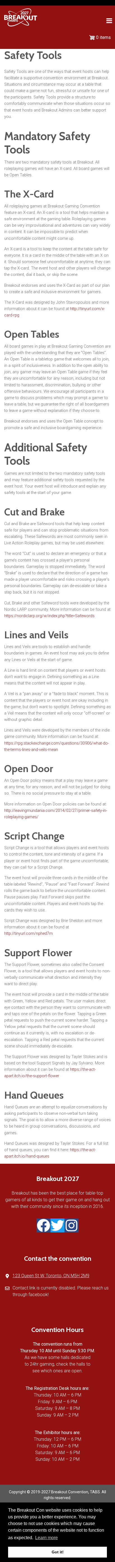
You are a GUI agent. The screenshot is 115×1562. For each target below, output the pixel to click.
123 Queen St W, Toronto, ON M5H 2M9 (51, 1275)
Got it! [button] (58, 1552)
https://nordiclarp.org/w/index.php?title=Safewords (49, 616)
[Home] (20, 17)
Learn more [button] (46, 1537)
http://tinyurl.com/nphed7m (28, 933)
